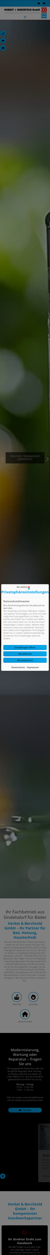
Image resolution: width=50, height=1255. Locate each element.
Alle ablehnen (25, 653)
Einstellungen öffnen (25, 647)
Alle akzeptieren (25, 660)
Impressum (33, 667)
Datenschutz (18, 667)
